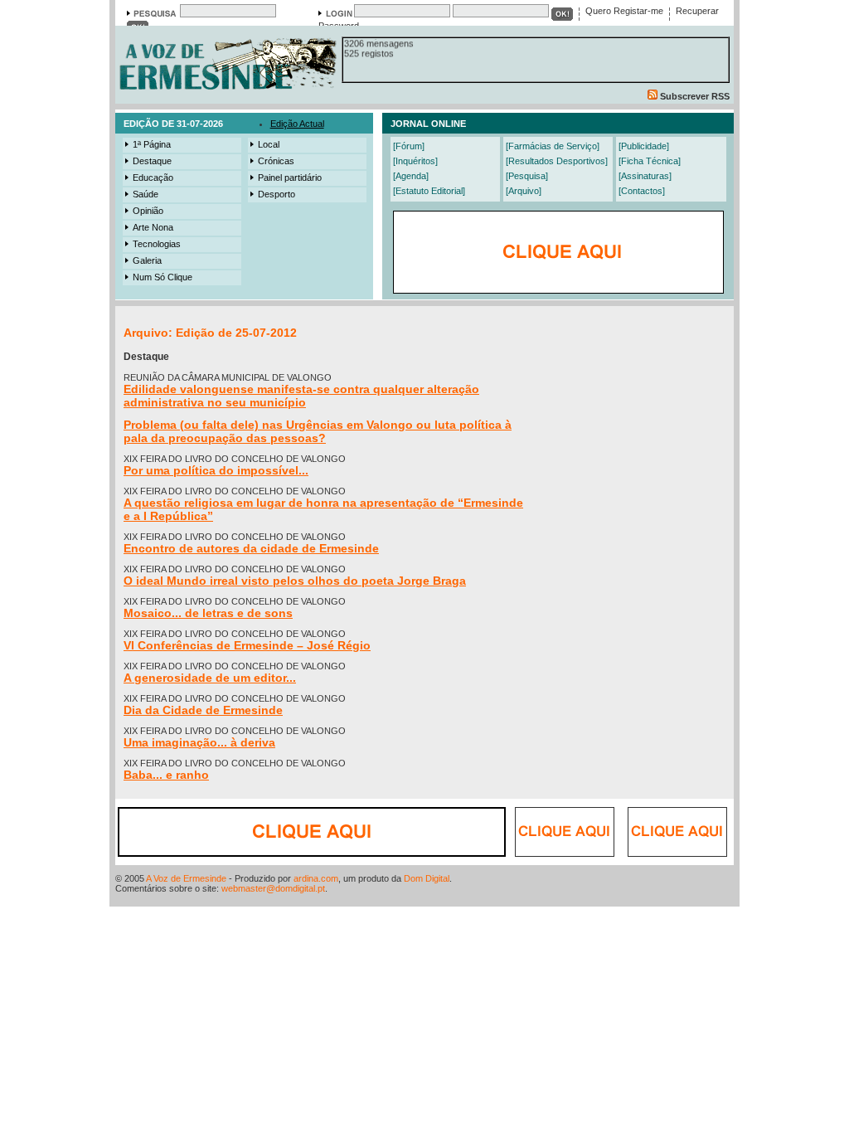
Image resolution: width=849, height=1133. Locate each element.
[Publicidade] (644, 146)
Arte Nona (153, 227)
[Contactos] (642, 191)
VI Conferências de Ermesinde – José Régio (247, 645)
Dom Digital (426, 878)
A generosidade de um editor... (210, 677)
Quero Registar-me (624, 11)
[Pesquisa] (527, 176)
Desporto (276, 194)
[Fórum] (408, 146)
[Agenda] (411, 176)
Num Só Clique (162, 277)
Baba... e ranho (166, 774)
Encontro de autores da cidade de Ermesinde (251, 548)
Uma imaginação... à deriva (199, 742)
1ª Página (152, 144)
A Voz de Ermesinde (186, 878)
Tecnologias (157, 244)
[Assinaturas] (645, 176)
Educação (153, 177)
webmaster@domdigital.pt (273, 888)
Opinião (148, 211)
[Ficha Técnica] (650, 161)
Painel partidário (290, 177)
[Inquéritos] (415, 161)
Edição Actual (297, 124)
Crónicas (276, 161)
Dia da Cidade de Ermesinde (203, 710)
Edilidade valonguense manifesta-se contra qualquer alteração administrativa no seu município (301, 395)
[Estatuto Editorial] (429, 191)
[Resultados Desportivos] (557, 161)
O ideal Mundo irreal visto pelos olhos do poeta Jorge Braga (295, 580)
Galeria (147, 260)
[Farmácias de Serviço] (552, 146)
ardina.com (316, 878)
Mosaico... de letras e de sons (208, 613)
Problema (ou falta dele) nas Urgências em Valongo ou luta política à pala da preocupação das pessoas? (318, 431)
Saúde (145, 194)
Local (268, 144)
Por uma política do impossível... (216, 470)
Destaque (152, 161)
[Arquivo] (523, 191)
